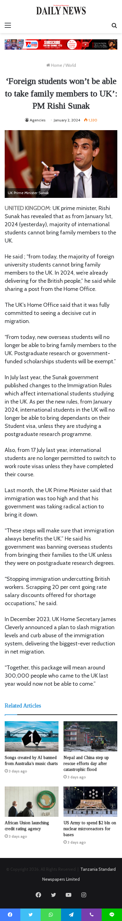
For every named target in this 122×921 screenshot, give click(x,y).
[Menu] (8, 25)
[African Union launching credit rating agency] (31, 801)
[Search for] (114, 25)
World (70, 65)
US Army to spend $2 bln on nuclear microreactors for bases (90, 829)
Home (56, 65)
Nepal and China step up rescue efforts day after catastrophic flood (86, 763)
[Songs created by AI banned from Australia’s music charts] (31, 736)
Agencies (37, 120)
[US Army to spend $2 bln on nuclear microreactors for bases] (90, 801)
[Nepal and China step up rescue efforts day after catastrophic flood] (90, 736)
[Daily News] (61, 9)
